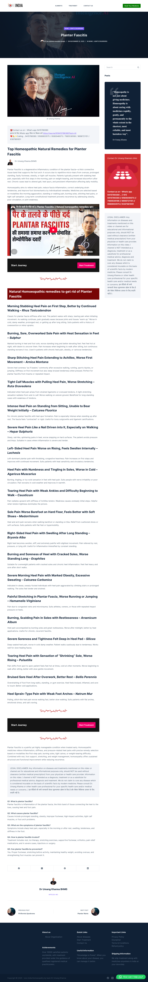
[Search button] (138, 67)
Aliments (58, 6)
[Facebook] (19, 868)
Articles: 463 (53, 894)
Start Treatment (84, 940)
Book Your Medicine (132, 6)
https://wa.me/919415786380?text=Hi (59, 133)
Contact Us (88, 6)
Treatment (73, 6)
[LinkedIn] (87, 868)
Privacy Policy (118, 937)
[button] (131, 977)
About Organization (53, 937)
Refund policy (118, 946)
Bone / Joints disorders (74, 28)
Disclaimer (116, 940)
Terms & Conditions (120, 943)
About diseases (83, 937)
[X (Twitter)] (41, 868)
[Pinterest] (64, 868)
